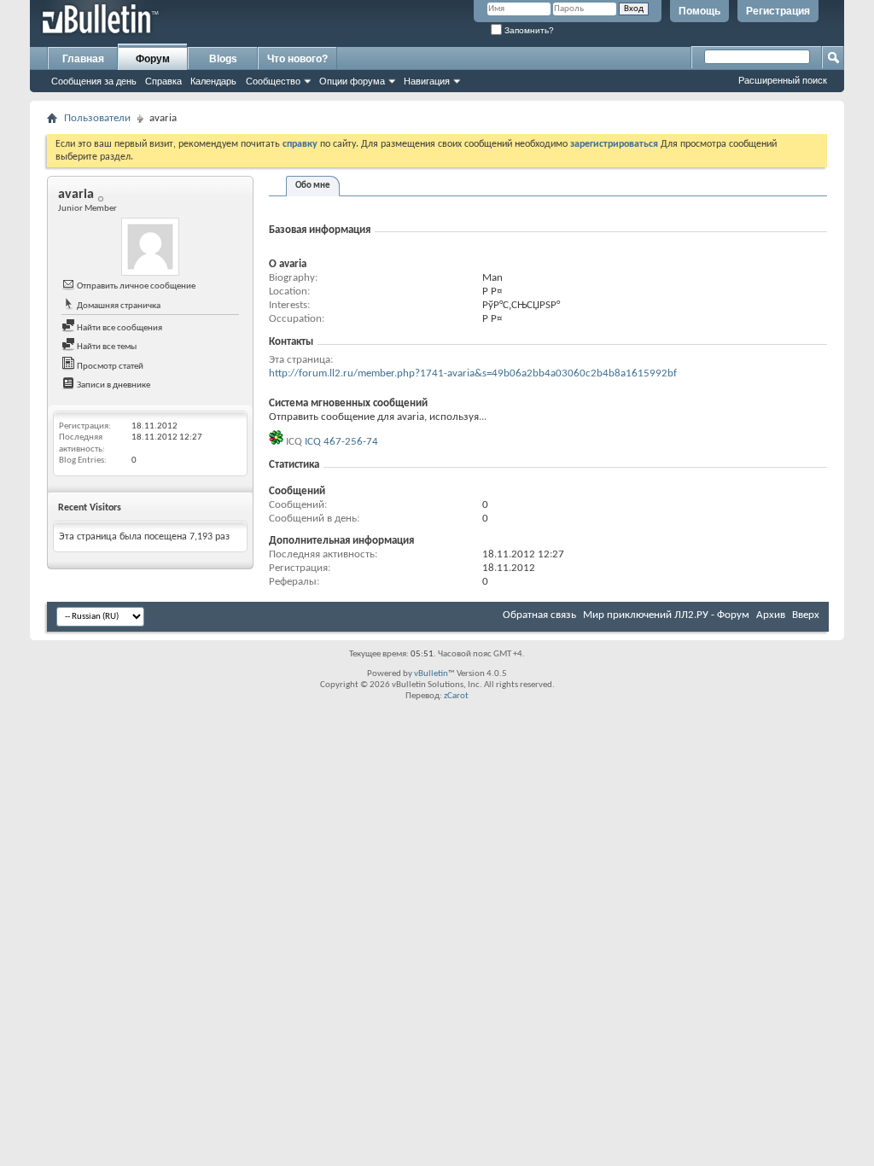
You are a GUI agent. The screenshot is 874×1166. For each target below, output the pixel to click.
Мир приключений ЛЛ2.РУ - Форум (666, 615)
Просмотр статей (109, 366)
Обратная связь (539, 615)
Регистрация (778, 11)
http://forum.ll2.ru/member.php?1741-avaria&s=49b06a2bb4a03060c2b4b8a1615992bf (473, 373)
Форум (153, 59)
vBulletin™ (434, 674)
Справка (163, 81)
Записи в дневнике (112, 385)
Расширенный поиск (782, 80)
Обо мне (312, 185)
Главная (83, 59)
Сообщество (273, 81)
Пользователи (97, 118)
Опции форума (352, 81)
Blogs (223, 59)
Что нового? (297, 59)
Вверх (805, 615)
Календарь (213, 81)
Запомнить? (528, 30)
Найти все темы (106, 347)
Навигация (427, 81)
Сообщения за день (94, 81)
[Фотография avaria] (150, 247)
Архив (770, 615)
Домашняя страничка (117, 306)
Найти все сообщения (118, 328)
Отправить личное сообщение (135, 286)
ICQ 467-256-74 (341, 441)
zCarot (456, 696)
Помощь (699, 11)
